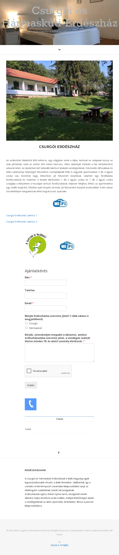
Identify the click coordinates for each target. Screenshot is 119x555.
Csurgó (33, 323)
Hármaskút (35, 328)
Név (28, 277)
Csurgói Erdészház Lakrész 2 (21, 221)
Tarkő (28, 429)
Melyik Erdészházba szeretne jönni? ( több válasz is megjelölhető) (57, 317)
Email (29, 303)
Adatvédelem (77, 530)
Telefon (30, 290)
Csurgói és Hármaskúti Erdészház (60, 17)
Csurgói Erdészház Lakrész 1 (21, 215)
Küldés (31, 385)
